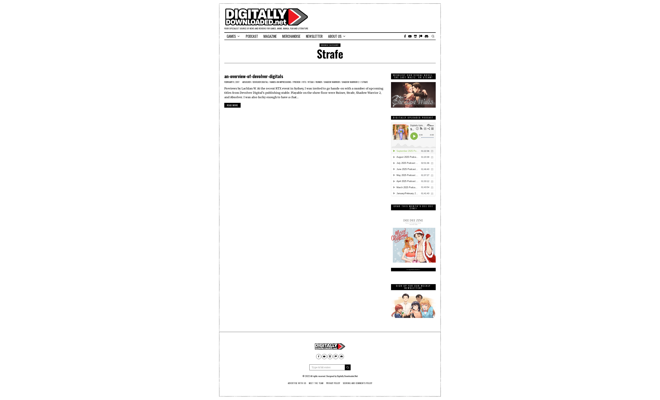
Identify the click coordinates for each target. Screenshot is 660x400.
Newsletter (314, 36)
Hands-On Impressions (280, 82)
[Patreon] (420, 36)
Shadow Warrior (332, 82)
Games (231, 36)
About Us (335, 36)
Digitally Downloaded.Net (347, 376)
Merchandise (291, 36)
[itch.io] (415, 36)
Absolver (246, 82)
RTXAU (311, 82)
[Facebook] (405, 36)
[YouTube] (409, 36)
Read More (232, 105)
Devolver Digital (260, 82)
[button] (348, 367)
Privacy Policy (333, 383)
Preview (296, 82)
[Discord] (426, 36)
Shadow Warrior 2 (350, 82)
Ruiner (319, 82)
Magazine (270, 36)
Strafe (364, 82)
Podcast (252, 36)
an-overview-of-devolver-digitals (253, 76)
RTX (304, 82)
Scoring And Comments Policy (357, 383)
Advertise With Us (297, 383)
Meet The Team (316, 383)
